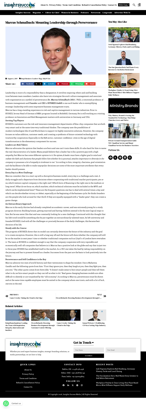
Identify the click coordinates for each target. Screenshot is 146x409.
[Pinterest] (120, 157)
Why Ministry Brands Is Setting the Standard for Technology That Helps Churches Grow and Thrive (122, 117)
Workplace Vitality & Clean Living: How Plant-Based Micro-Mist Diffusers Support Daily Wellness (123, 92)
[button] (133, 5)
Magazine (37, 12)
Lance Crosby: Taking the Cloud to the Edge (66, 324)
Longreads (107, 12)
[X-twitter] (115, 157)
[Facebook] (110, 157)
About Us (44, 5)
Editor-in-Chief (52, 12)
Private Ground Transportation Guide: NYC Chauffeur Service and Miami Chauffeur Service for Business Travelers (123, 143)
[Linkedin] (125, 157)
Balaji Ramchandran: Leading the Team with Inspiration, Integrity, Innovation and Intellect (16, 326)
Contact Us (112, 5)
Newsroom (95, 12)
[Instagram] (130, 157)
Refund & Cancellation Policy (94, 5)
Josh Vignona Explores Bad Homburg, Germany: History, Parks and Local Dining (124, 45)
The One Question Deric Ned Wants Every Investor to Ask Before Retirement (123, 68)
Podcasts (85, 12)
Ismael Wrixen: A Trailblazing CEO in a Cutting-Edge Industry (94, 324)
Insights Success (23, 12)
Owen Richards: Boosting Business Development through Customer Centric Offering (43, 325)
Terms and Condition (72, 5)
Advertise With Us (122, 12)
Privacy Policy (55, 5)
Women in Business (70, 12)
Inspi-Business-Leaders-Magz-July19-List (35, 78)
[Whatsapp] (6, 403)
